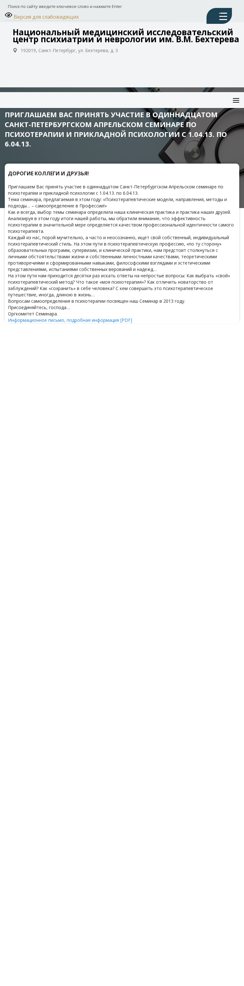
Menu (230, 95)
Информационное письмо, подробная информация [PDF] (70, 320)
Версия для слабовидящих (45, 16)
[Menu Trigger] (219, 16)
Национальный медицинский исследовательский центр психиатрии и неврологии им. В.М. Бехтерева (126, 35)
